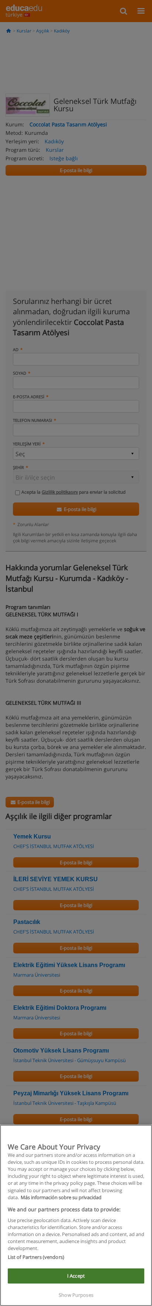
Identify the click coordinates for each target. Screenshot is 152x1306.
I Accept (76, 1275)
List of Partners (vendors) (36, 1257)
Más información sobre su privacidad (61, 1197)
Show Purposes (76, 1295)
